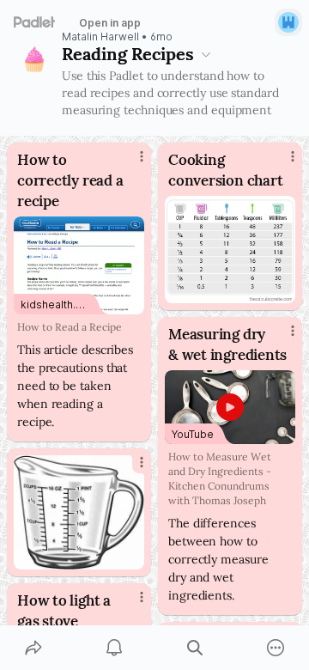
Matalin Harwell (100, 37)
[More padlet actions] (275, 647)
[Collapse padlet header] (206, 54)
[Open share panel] (33, 647)
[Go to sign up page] (288, 22)
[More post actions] (130, 163)
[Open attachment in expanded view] (230, 249)
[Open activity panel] (114, 647)
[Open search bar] (195, 648)
